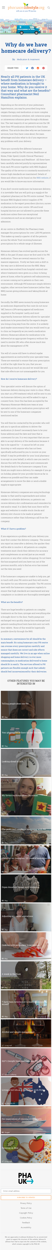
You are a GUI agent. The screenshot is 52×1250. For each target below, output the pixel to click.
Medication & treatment (28, 59)
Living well (8, 1045)
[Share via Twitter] (27, 68)
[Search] (48, 7)
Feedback (26, 1222)
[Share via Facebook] (32, 68)
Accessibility (26, 1227)
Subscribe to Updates (26, 1197)
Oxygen (7, 1132)
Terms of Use (26, 1208)
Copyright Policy (26, 1213)
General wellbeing (10, 1074)
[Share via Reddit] (38, 68)
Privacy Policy (26, 1203)
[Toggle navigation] (3, 7)
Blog (5, 717)
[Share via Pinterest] (43, 68)
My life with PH (9, 1103)
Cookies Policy (26, 1218)
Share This (13, 68)
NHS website (42, 177)
